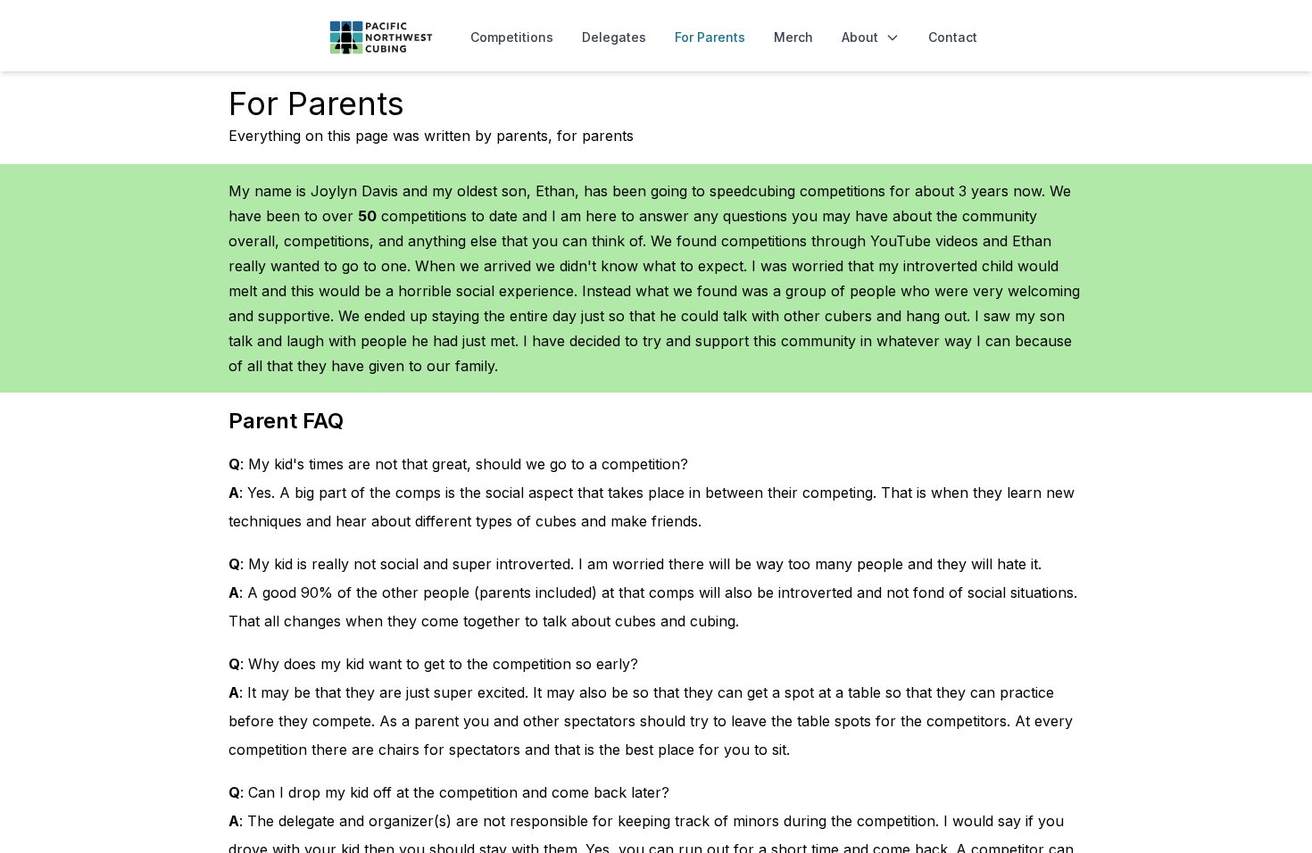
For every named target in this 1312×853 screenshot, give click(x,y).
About (860, 37)
